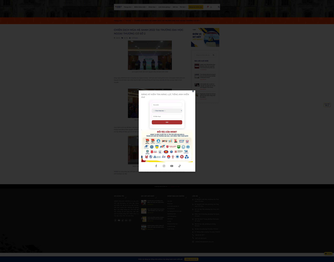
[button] (193, 91)
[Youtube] (171, 166)
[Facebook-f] (156, 166)
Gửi (167, 122)
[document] (167, 131)
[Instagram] (164, 166)
